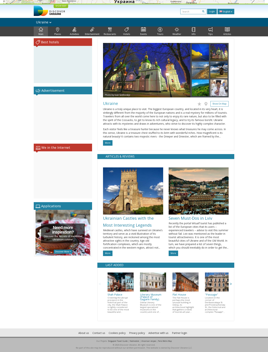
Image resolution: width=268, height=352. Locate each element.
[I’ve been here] (206, 103)
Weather (176, 34)
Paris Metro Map (165, 341)
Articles (227, 34)
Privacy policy (137, 333)
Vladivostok (134, 341)
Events (143, 34)
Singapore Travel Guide (118, 341)
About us (83, 333)
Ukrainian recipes (148, 341)
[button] (109, 70)
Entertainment (92, 34)
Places (57, 34)
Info (194, 34)
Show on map (219, 103)
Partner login (179, 333)
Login (212, 11)
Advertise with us (158, 333)
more (107, 142)
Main (40, 34)
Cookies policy (117, 333)
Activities (74, 34)
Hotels (126, 34)
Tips (210, 34)
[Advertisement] (63, 117)
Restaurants (110, 34)
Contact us (98, 333)
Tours (160, 34)
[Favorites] (200, 103)
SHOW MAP (60, 5)
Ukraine (42, 22)
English (227, 11)
